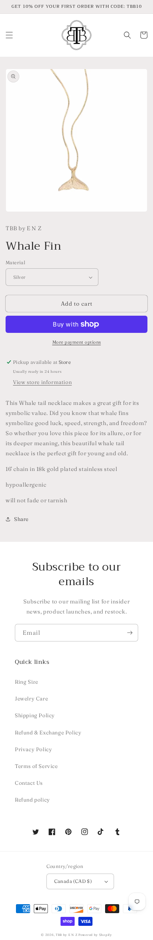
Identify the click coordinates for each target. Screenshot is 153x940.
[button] (9, 35)
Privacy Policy (33, 749)
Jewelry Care (31, 698)
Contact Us (29, 783)
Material (15, 262)
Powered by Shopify (95, 935)
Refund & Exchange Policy (48, 732)
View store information (42, 382)
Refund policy (32, 799)
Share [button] (21, 519)
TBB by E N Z (66, 935)
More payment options (76, 342)
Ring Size (26, 681)
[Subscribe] (129, 632)
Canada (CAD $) (73, 881)
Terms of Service (36, 766)
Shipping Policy (35, 715)
